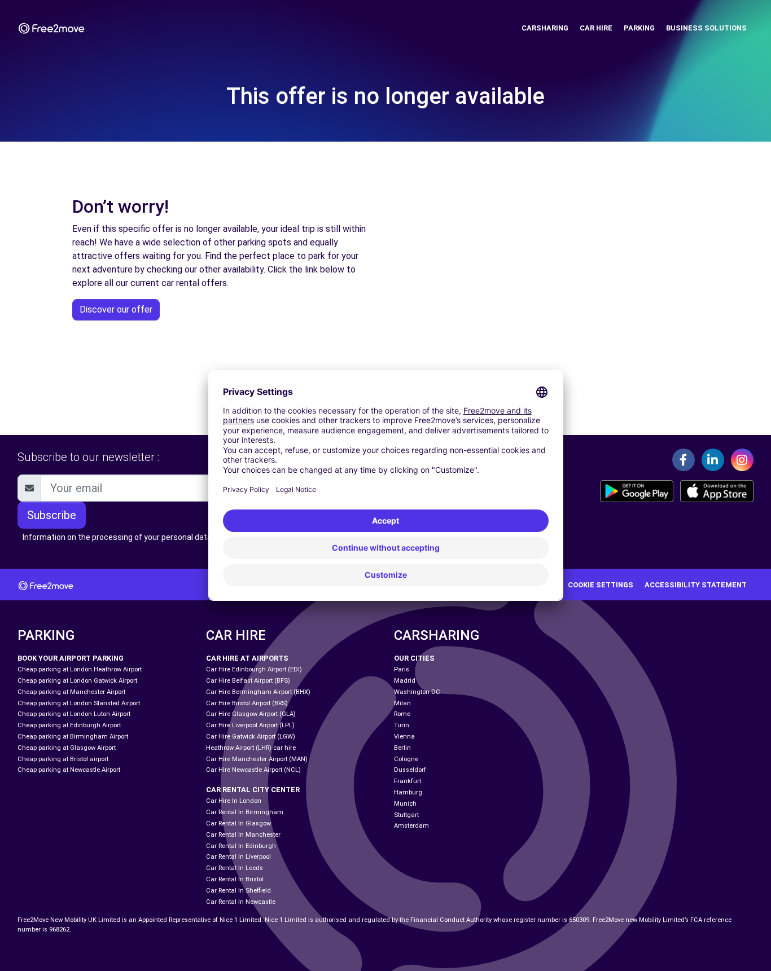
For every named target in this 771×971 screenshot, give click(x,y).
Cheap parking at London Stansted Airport (78, 703)
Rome (402, 714)
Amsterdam (411, 825)
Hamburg (408, 792)
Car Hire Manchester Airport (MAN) (257, 759)
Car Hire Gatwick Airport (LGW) (250, 736)
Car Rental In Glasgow (238, 823)
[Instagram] (742, 460)
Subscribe (51, 515)
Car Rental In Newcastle (240, 902)
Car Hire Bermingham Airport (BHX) (258, 692)
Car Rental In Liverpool (238, 856)
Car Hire (596, 28)
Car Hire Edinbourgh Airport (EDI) (254, 669)
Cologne (406, 759)
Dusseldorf (410, 770)
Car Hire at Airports (247, 658)
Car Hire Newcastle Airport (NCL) (253, 770)
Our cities (414, 658)
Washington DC (417, 692)
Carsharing (545, 28)
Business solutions (706, 28)
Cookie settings (600, 585)
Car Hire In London (233, 801)
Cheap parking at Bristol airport (62, 759)
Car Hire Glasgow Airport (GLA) (251, 714)
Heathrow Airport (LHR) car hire (251, 748)
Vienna (404, 736)
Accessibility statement (696, 585)
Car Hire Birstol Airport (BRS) (247, 703)
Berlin (402, 748)
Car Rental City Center (253, 789)
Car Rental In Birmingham (244, 812)
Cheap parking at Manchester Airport (71, 692)
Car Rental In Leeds (234, 868)
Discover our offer (116, 309)
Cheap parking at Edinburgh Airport (69, 725)
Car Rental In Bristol (235, 879)
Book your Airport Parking (70, 658)
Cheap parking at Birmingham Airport (72, 736)
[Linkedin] (713, 460)
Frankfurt (407, 781)
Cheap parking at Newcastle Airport (68, 770)
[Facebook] (683, 460)
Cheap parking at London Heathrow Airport (79, 669)
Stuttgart (406, 815)
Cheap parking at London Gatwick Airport (77, 680)
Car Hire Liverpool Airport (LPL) (250, 725)
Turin (401, 725)
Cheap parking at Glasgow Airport (66, 748)
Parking (639, 28)
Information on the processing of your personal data (117, 537)
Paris (401, 669)
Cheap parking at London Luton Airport (73, 714)
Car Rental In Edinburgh (241, 846)
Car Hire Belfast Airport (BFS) (248, 680)
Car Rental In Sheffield (238, 890)
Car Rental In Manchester (243, 834)
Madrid (404, 680)
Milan (402, 703)
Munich (405, 803)
